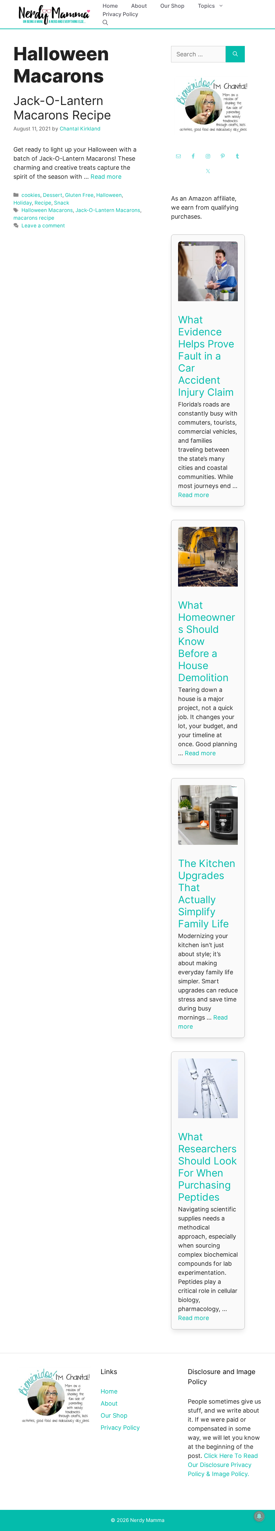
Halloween (109, 195)
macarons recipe (33, 218)
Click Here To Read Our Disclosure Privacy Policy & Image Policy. (223, 1464)
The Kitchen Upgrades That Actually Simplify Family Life (206, 893)
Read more (106, 176)
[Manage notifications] (259, 1516)
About (139, 5)
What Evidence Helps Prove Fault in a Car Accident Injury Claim (206, 356)
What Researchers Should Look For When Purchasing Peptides (207, 1167)
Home (110, 5)
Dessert (52, 195)
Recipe (43, 203)
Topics (206, 5)
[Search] (235, 54)
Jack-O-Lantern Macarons (107, 210)
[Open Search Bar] (105, 22)
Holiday (22, 203)
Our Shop (172, 5)
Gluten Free (79, 195)
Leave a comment (43, 225)
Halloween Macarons (47, 210)
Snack (61, 203)
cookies (30, 195)
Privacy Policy (120, 14)
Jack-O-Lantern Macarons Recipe (62, 107)
